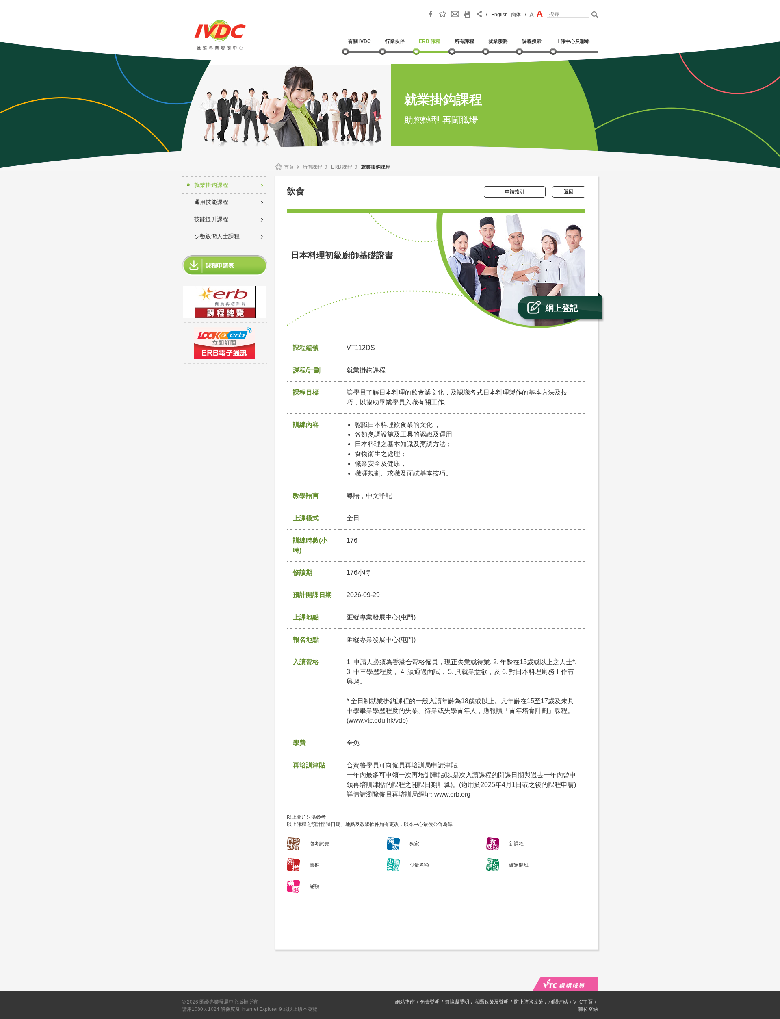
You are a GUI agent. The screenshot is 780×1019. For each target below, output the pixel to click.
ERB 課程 (341, 167)
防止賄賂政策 (528, 1002)
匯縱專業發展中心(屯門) (381, 639)
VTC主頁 (583, 1002)
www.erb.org (452, 794)
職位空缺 (588, 1009)
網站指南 (405, 1002)
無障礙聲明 (457, 1002)
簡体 (516, 14)
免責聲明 (430, 1002)
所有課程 (312, 167)
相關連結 (558, 1002)
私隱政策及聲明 (491, 1002)
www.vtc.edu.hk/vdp (377, 720)
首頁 (289, 167)
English (499, 14)
